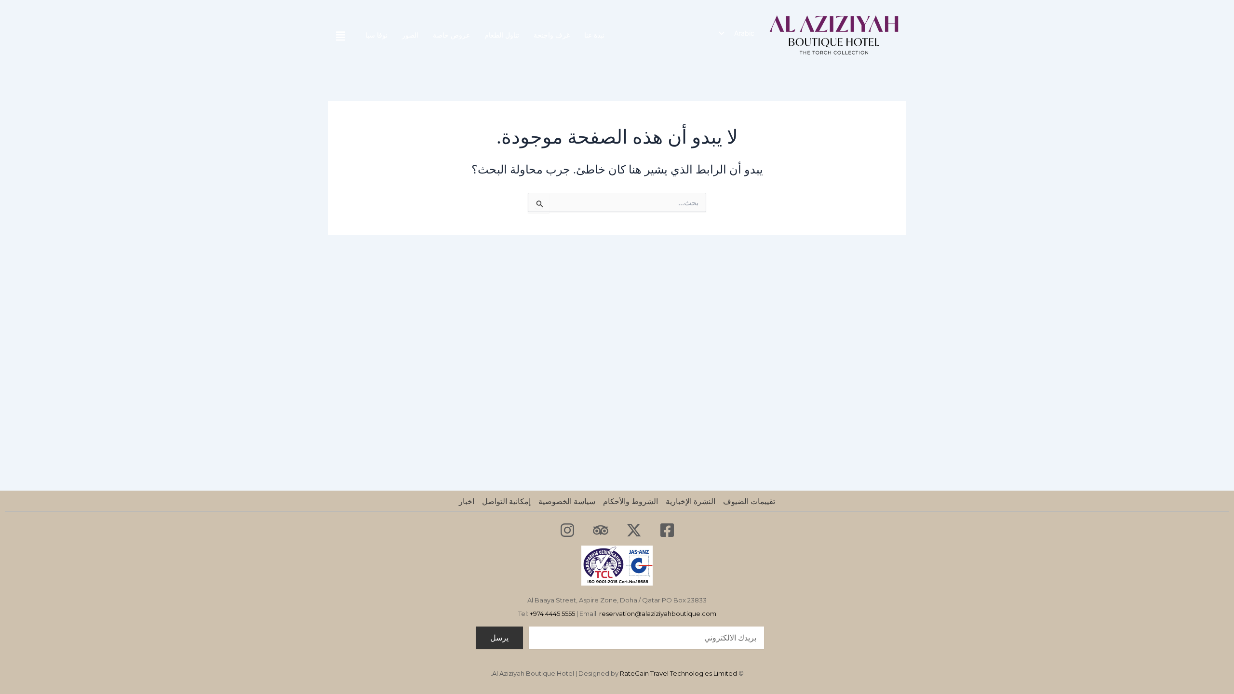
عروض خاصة (451, 35)
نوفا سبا (376, 35)
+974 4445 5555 (552, 613)
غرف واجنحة (552, 35)
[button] (341, 36)
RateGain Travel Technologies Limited (678, 673)
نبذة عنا (594, 35)
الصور (410, 35)
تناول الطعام (501, 35)
